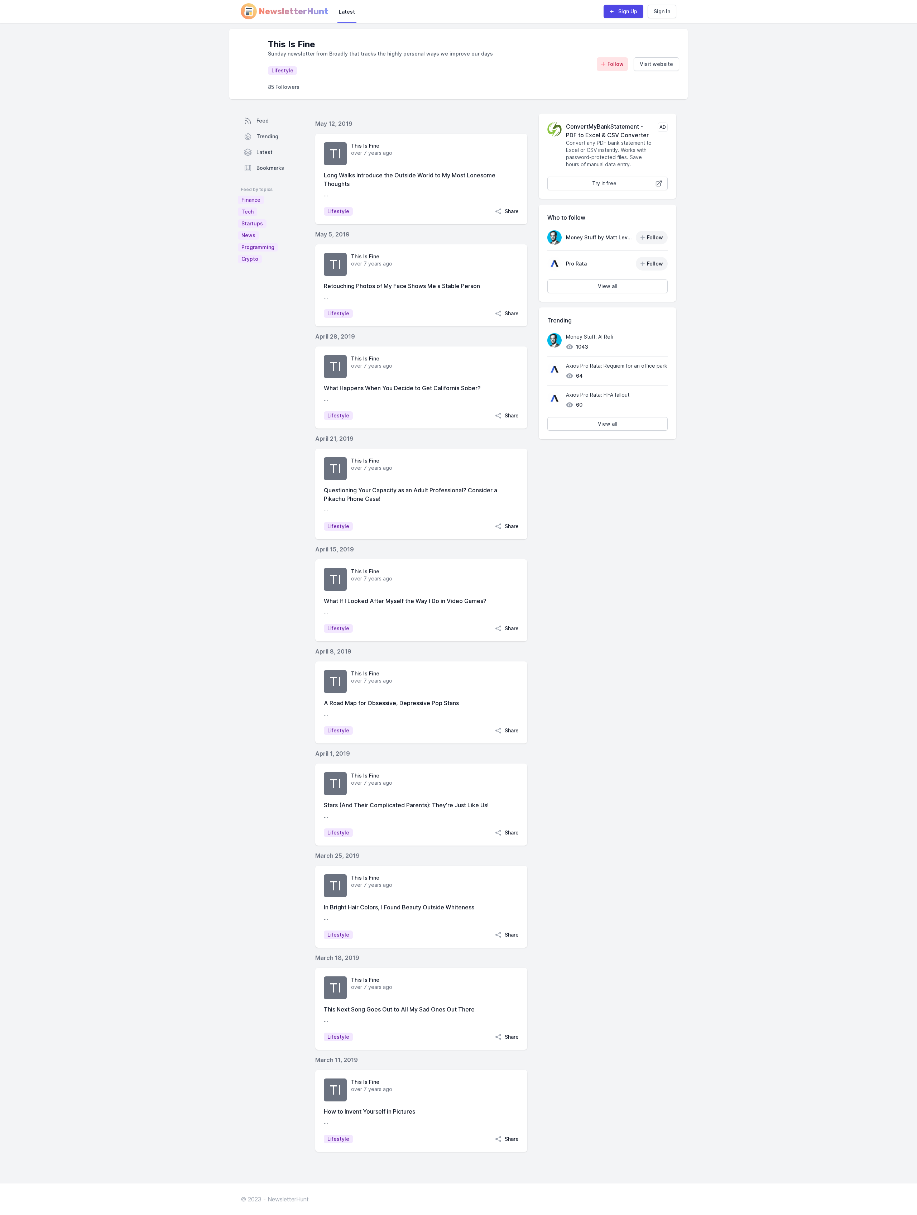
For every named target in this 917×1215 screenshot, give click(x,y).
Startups (252, 223)
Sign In (662, 11)
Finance (250, 200)
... (326, 194)
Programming (257, 247)
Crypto (249, 259)
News (248, 235)
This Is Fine (365, 146)
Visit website (656, 64)
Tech (247, 212)
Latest (347, 12)
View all (608, 286)
